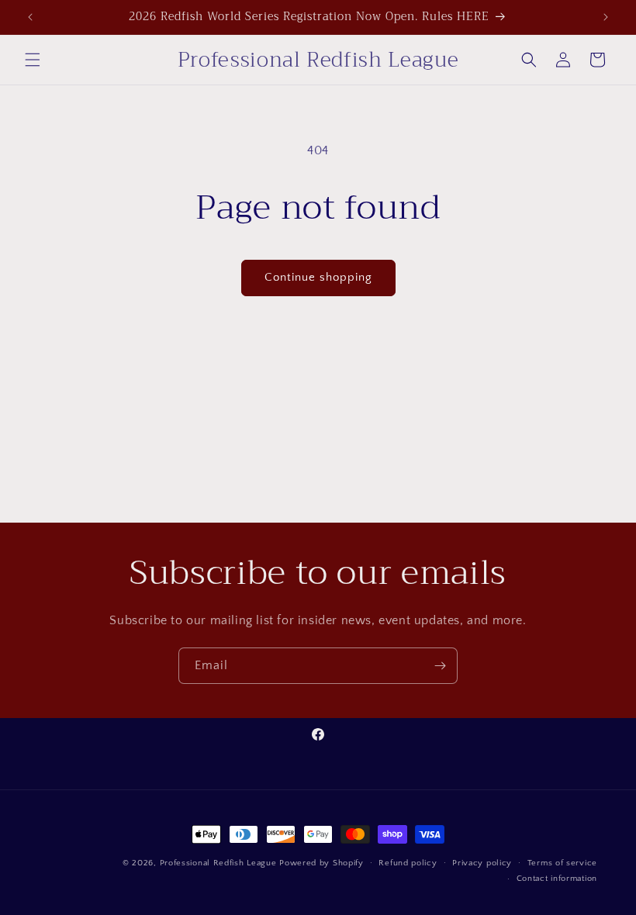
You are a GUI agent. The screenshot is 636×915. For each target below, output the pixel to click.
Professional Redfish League (218, 863)
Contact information (557, 878)
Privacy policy (482, 863)
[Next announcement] (606, 17)
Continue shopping (318, 277)
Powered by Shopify (321, 863)
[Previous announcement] (30, 17)
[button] (33, 60)
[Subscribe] (440, 665)
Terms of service (562, 863)
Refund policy (407, 863)
